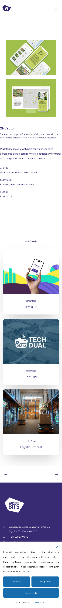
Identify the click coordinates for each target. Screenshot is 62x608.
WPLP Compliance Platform (38, 602)
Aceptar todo (31, 593)
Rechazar (17, 581)
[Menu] (54, 8)
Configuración (45, 581)
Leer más (26, 571)
